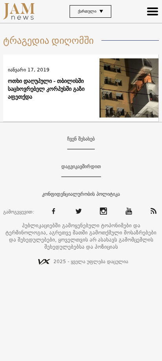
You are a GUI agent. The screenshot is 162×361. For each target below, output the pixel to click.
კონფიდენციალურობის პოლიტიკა (81, 194)
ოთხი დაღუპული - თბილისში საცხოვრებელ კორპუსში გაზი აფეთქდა (46, 89)
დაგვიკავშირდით (81, 166)
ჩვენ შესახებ (81, 139)
